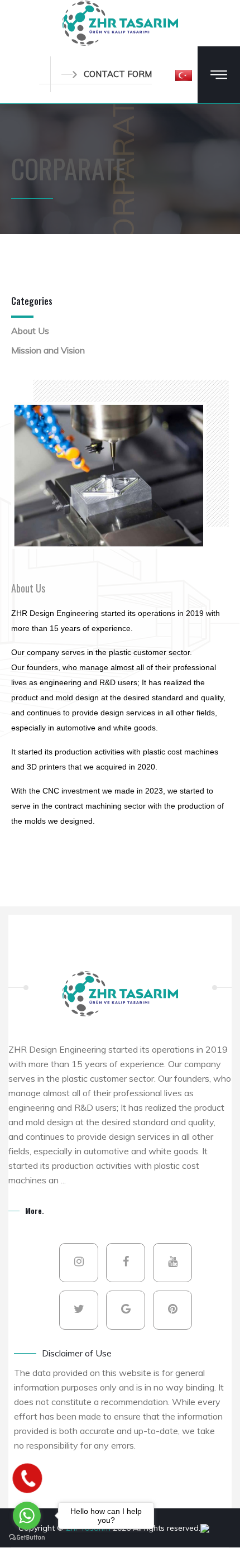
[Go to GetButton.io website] (27, 1536)
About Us (30, 330)
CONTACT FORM (118, 74)
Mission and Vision (48, 350)
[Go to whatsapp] (27, 1516)
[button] (183, 75)
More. (34, 1210)
